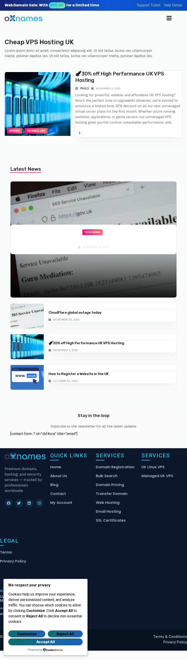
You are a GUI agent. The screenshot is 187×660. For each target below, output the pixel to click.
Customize (27, 634)
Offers (14, 130)
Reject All (65, 634)
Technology (36, 130)
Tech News (92, 232)
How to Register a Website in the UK (79, 374)
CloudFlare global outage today (93, 240)
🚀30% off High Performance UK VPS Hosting (86, 343)
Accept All (45, 641)
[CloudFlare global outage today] (27, 316)
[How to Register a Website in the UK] (27, 377)
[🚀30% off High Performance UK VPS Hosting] (27, 346)
